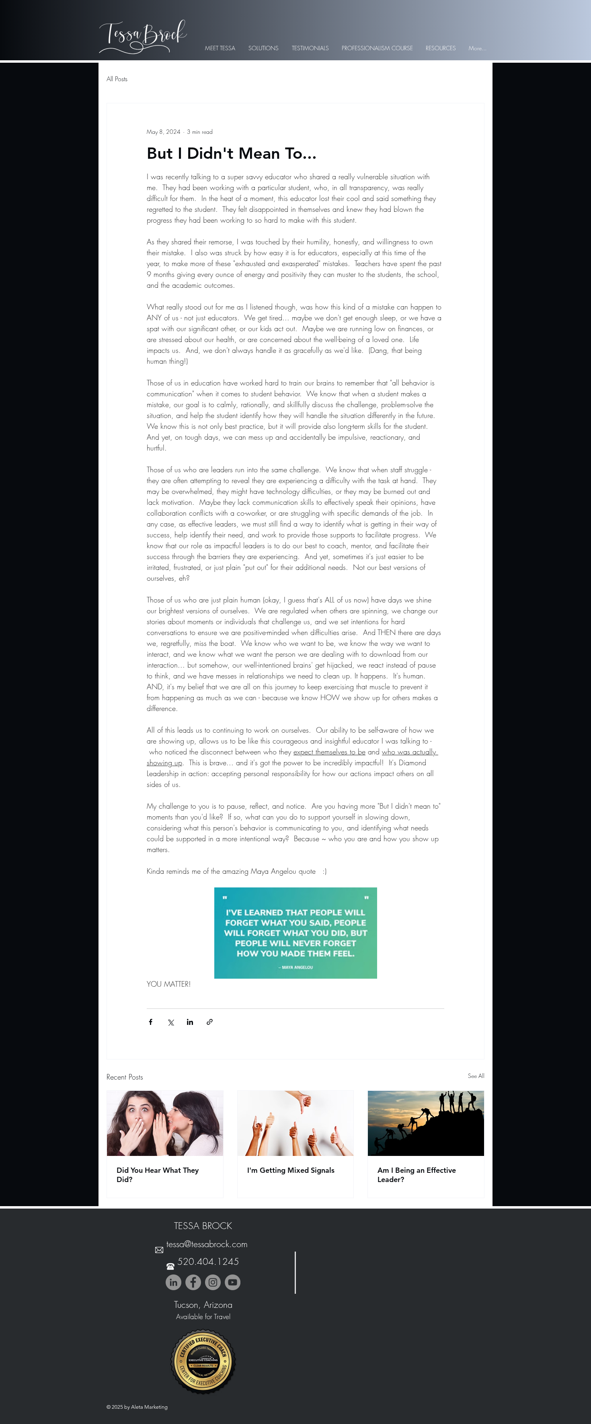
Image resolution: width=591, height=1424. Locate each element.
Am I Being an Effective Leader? (417, 1175)
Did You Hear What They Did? (158, 1175)
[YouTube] (232, 1282)
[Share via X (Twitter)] (170, 1022)
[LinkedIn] (173, 1282)
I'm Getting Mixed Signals (290, 1170)
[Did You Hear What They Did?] (165, 1123)
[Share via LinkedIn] (190, 1022)
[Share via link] (209, 1022)
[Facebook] (193, 1282)
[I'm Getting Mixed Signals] (296, 1123)
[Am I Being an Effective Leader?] (426, 1123)
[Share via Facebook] (150, 1022)
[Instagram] (213, 1282)
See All (476, 1076)
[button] (263, 48)
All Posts (117, 78)
